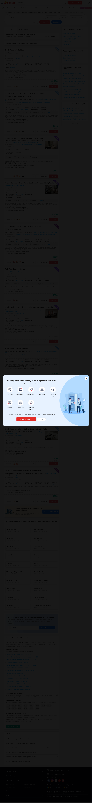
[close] (86, 378)
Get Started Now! (25, 419)
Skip (41, 419)
